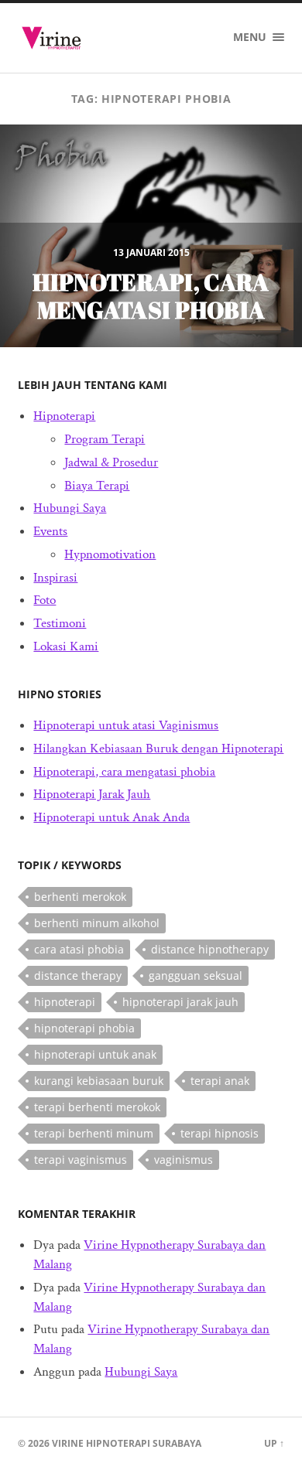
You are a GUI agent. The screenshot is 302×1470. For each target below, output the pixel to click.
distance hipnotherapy (210, 949)
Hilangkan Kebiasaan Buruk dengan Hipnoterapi (158, 748)
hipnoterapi (64, 1001)
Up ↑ (274, 1443)
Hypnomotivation (110, 554)
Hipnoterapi (64, 416)
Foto (44, 600)
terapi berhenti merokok (97, 1107)
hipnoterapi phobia (84, 1028)
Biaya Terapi (96, 485)
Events (50, 531)
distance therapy (78, 975)
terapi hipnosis (219, 1133)
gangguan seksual (195, 975)
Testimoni (59, 623)
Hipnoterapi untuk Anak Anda (111, 817)
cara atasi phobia (79, 949)
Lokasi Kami (65, 646)
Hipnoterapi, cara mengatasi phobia (124, 771)
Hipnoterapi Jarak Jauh (91, 794)
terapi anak (219, 1080)
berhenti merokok (80, 896)
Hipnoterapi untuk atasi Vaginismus (125, 725)
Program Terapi (104, 439)
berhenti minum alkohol (97, 923)
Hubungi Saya (69, 508)
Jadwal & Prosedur (111, 462)
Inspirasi (55, 577)
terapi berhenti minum (93, 1133)
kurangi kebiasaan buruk (98, 1080)
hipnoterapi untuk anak (95, 1054)
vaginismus (183, 1159)
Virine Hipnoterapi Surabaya (126, 1443)
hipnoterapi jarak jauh (180, 1001)
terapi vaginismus (80, 1159)
